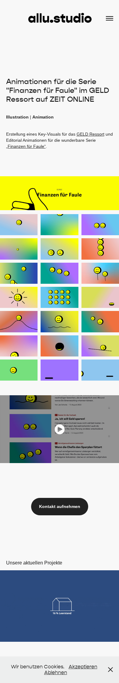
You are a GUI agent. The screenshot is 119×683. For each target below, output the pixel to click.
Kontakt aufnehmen (59, 506)
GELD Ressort (90, 134)
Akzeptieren (83, 667)
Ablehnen (55, 672)
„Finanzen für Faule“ (26, 146)
